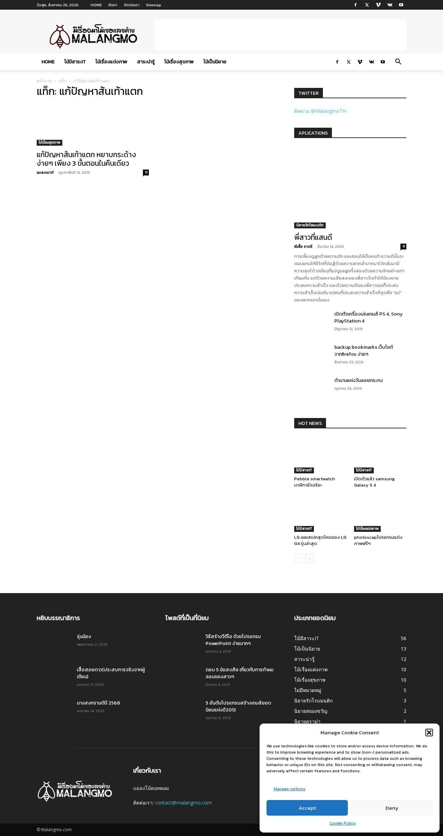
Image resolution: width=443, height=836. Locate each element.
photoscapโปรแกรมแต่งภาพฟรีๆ (378, 540)
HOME (96, 5)
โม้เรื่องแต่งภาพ (111, 61)
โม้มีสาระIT (75, 61)
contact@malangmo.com (183, 802)
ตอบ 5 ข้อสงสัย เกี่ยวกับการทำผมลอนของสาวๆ (239, 673)
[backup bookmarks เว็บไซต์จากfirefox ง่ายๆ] (310, 355)
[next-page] (309, 558)
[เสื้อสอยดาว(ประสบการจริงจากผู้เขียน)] (54, 678)
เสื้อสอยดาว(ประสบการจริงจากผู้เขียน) (111, 673)
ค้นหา (112, 5)
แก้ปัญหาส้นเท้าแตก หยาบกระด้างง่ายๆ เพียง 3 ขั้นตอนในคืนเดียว (86, 159)
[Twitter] (367, 5)
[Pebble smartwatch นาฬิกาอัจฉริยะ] (320, 455)
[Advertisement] (280, 35)
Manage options (289, 789)
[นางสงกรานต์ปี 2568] (54, 712)
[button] (429, 732)
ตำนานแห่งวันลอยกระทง (358, 380)
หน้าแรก (44, 81)
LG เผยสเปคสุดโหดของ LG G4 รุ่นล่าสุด (320, 540)
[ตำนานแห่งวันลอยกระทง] (310, 388)
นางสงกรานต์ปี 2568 (98, 703)
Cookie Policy (342, 823)
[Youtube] (401, 5)
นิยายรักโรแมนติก (310, 225)
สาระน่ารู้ (146, 61)
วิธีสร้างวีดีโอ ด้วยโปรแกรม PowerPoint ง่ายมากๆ (233, 640)
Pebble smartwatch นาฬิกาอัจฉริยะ (314, 481)
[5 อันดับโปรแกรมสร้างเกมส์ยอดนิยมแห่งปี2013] (180, 710)
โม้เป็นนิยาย (215, 61)
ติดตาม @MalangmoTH (320, 111)
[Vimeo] (378, 5)
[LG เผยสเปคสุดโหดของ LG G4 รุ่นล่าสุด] (320, 514)
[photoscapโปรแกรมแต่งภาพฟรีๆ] (380, 514)
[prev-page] (298, 558)
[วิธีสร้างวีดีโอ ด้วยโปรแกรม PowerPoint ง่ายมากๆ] (182, 645)
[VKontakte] (390, 5)
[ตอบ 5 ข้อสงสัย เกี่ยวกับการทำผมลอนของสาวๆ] (182, 678)
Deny (392, 808)
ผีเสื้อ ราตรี (303, 246)
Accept (307, 808)
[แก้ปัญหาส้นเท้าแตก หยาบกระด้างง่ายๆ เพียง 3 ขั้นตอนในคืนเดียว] (93, 125)
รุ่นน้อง (84, 636)
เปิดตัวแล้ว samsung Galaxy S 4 (374, 481)
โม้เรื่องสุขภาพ (179, 61)
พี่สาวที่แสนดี (313, 237)
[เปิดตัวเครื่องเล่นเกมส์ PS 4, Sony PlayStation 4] (306, 319)
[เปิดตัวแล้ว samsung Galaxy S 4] (380, 455)
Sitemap (153, 5)
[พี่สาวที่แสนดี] (350, 187)
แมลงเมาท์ (45, 172)
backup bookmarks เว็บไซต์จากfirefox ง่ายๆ (363, 351)
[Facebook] (355, 5)
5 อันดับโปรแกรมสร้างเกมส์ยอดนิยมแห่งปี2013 (238, 706)
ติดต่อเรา (131, 5)
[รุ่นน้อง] (54, 645)
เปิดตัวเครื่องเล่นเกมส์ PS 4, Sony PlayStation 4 (368, 317)
